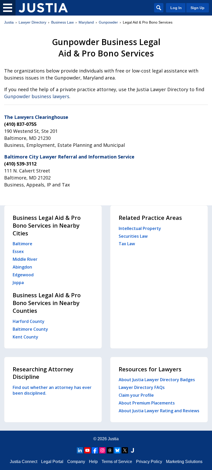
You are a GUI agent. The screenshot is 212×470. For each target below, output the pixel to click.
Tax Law (127, 244)
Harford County (28, 321)
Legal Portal (52, 461)
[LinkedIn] (80, 450)
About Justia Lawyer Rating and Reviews (159, 411)
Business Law (62, 22)
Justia (9, 22)
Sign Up (198, 8)
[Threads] (110, 450)
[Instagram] (102, 450)
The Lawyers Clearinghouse (36, 117)
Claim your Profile (136, 395)
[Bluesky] (117, 450)
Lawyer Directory (32, 22)
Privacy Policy (149, 461)
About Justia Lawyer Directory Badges (157, 379)
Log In (176, 8)
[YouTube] (87, 450)
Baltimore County (30, 329)
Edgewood (23, 275)
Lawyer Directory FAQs (142, 387)
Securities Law (133, 236)
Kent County (25, 337)
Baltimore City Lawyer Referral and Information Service (69, 157)
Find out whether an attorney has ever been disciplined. (52, 390)
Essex (18, 251)
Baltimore (22, 244)
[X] (125, 450)
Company (76, 461)
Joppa (18, 282)
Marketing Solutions (184, 461)
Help (93, 461)
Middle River (25, 259)
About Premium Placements (147, 403)
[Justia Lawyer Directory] (43, 7)
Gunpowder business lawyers (36, 96)
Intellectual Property (140, 228)
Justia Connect (23, 461)
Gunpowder (108, 22)
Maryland (86, 22)
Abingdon (22, 267)
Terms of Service (117, 461)
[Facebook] (95, 450)
